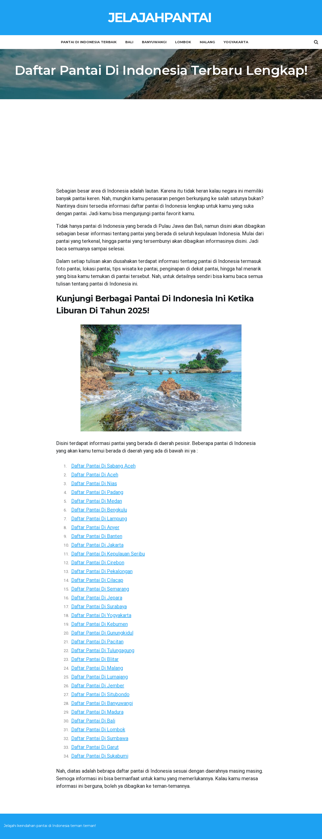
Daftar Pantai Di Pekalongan (102, 571)
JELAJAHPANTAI (159, 17)
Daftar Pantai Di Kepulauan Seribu (108, 554)
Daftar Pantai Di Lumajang (99, 677)
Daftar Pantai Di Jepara (96, 598)
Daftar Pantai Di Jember (97, 686)
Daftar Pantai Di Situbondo (100, 694)
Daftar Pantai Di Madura (97, 712)
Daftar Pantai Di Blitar (95, 659)
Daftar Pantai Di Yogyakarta (101, 615)
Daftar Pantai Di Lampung (99, 519)
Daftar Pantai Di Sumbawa (99, 738)
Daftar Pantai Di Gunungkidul (102, 633)
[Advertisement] (161, 147)
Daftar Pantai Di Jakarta (97, 545)
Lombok (183, 42)
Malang (207, 42)
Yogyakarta (236, 42)
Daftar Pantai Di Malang (97, 668)
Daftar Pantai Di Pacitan (97, 642)
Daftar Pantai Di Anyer (95, 527)
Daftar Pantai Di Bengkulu (99, 510)
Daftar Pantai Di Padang (97, 492)
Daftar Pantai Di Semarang (100, 589)
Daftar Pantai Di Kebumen (99, 624)
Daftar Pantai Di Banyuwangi (102, 703)
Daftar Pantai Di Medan (96, 501)
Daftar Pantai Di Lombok (98, 729)
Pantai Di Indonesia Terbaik (89, 42)
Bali (129, 42)
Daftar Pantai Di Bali (93, 721)
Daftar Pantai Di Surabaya (99, 606)
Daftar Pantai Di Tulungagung (102, 650)
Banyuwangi (154, 42)
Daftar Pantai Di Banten (96, 536)
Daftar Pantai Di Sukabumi (99, 756)
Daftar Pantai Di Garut (95, 747)
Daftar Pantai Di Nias (94, 483)
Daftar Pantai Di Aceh (94, 475)
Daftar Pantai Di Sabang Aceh (103, 466)
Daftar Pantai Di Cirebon (97, 563)
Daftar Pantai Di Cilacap (97, 580)
